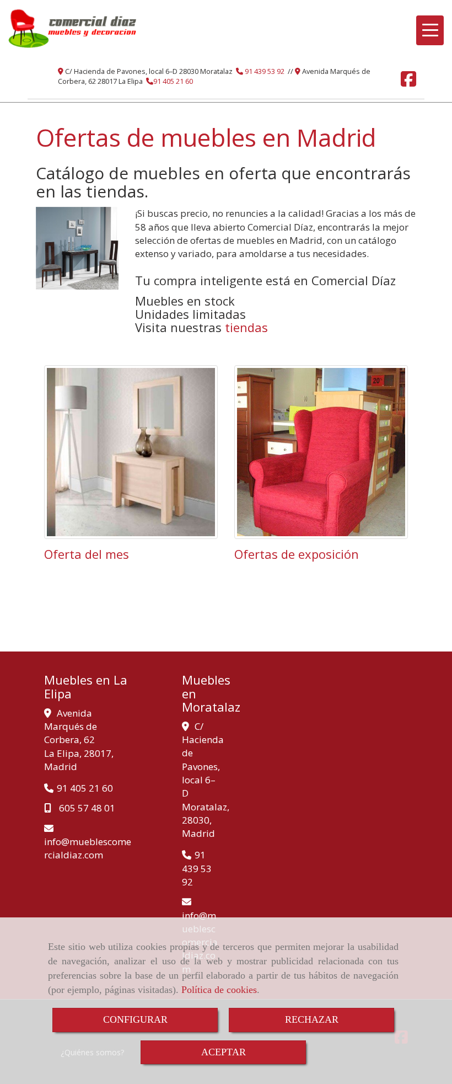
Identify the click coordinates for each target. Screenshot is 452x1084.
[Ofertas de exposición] (321, 452)
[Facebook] (408, 82)
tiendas (246, 327)
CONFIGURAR (135, 1019)
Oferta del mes (86, 554)
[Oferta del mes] (131, 452)
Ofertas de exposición (296, 554)
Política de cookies (219, 989)
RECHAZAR (311, 1019)
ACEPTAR (223, 1052)
